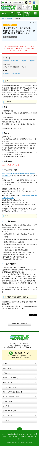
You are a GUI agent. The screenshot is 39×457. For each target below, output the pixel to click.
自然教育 (32, 61)
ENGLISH (6, 420)
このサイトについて (9, 387)
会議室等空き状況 (19, 2)
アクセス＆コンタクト (10, 411)
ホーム (5, 363)
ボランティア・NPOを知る (12, 378)
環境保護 (6, 61)
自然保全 (24, 61)
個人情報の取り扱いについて (12, 392)
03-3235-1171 (22, 353)
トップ (4, 18)
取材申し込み (7, 401)
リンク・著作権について (11, 396)
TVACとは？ (7, 368)
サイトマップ (7, 415)
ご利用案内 (6, 406)
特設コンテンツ (8, 382)
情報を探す (10, 18)
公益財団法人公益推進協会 (11, 73)
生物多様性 (14, 61)
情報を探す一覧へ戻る (19, 323)
